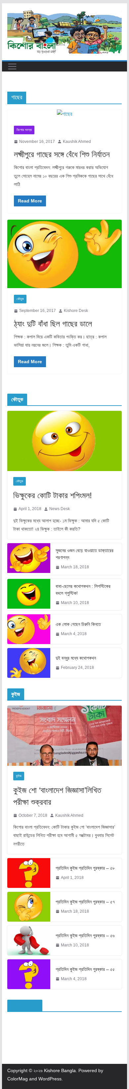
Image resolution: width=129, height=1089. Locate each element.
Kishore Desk (76, 310)
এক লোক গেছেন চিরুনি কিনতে (78, 624)
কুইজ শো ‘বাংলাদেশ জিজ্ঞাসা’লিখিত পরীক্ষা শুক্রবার (57, 796)
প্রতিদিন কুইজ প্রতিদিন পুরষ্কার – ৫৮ (85, 868)
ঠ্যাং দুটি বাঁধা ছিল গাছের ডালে (53, 323)
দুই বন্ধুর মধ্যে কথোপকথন (76, 658)
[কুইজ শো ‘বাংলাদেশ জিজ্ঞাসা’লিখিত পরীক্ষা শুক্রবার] (64, 736)
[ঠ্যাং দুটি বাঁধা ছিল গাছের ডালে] (64, 254)
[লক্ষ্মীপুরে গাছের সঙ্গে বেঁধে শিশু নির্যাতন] (64, 114)
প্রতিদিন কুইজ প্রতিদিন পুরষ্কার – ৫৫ (85, 969)
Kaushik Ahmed (77, 141)
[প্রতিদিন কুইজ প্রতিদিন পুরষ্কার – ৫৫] (28, 974)
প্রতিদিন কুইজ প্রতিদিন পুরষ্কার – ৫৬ (85, 935)
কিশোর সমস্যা (24, 130)
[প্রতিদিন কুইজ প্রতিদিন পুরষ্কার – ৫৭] (28, 907)
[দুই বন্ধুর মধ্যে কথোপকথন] (28, 663)
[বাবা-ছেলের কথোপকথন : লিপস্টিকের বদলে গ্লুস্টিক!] (28, 595)
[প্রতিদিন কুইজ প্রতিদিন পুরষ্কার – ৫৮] (28, 873)
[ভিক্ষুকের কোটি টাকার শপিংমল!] (64, 441)
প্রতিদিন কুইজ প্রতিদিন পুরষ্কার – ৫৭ (85, 901)
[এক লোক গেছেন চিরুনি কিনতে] (28, 629)
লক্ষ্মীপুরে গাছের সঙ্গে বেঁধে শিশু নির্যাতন (62, 154)
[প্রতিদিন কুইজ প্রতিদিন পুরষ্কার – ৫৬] (28, 940)
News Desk (59, 508)
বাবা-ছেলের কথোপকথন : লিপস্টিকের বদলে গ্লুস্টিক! (83, 590)
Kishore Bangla (60, 1070)
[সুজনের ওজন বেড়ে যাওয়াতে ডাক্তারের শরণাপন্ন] (28, 559)
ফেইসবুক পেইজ (24, 1005)
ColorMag (17, 1078)
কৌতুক (20, 299)
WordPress (50, 1078)
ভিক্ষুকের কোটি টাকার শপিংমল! (52, 495)
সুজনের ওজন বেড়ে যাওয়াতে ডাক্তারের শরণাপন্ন (84, 554)
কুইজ (19, 776)
